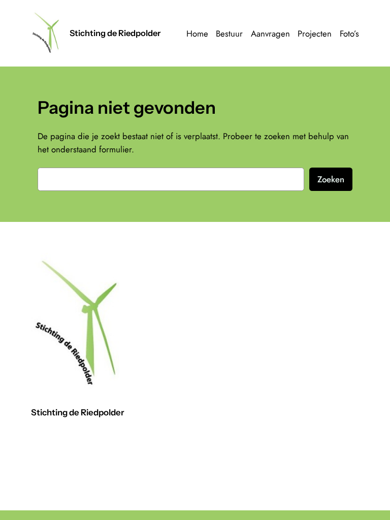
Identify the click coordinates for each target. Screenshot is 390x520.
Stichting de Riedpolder (115, 33)
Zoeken (330, 179)
